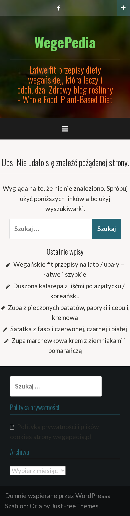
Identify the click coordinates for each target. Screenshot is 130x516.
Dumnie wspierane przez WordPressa (58, 495)
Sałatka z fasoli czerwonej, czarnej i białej (68, 329)
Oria (36, 506)
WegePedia (65, 42)
